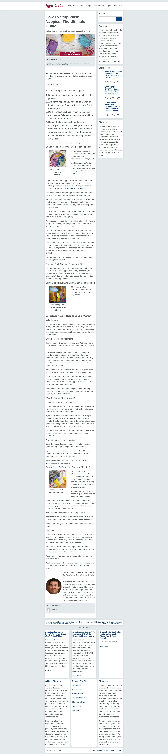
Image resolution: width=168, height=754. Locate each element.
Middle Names (77, 694)
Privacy (94, 750)
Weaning (75, 710)
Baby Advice (76, 685)
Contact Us (101, 750)
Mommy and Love (55, 750)
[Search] (119, 19)
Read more (49, 670)
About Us (119, 750)
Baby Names (77, 689)
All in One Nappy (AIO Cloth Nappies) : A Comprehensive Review (108, 622)
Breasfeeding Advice (79, 698)
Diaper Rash (76, 706)
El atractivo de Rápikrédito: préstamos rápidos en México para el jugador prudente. (112, 106)
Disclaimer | (111, 750)
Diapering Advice (78, 702)
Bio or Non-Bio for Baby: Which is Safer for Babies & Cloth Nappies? (64, 622)
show (55, 84)
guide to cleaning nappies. (76, 188)
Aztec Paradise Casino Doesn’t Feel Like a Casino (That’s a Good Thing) (113, 74)
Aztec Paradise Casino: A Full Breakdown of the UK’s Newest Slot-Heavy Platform (112, 90)
